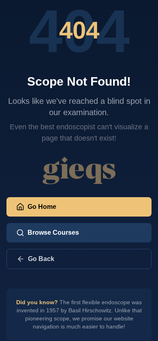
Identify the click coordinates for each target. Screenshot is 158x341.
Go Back (41, 258)
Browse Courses (53, 232)
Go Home (42, 206)
